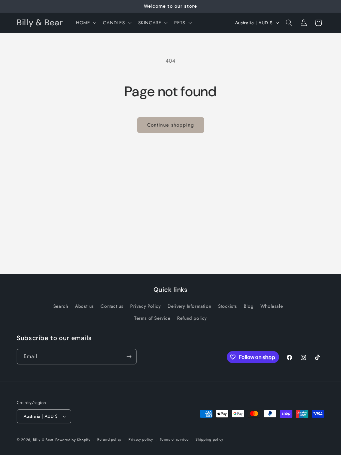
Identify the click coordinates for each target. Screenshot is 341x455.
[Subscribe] (129, 356)
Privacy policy (141, 439)
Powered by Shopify (73, 439)
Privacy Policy (145, 306)
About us (84, 306)
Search (60, 306)
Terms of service (174, 439)
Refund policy (192, 318)
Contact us (112, 306)
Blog (248, 306)
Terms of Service (152, 318)
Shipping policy (209, 439)
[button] (85, 23)
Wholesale (271, 306)
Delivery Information (189, 306)
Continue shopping (170, 125)
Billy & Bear (43, 439)
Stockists (227, 306)
